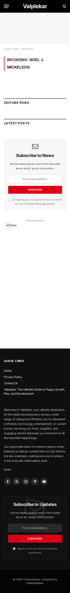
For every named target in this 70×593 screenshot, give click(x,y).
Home (7, 48)
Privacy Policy (33, 203)
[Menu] (6, 6)
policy (53, 548)
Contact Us (11, 383)
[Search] (64, 6)
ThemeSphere (34, 583)
